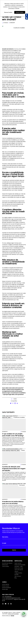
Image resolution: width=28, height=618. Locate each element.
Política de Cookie (19, 568)
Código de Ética (18, 573)
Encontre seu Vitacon (7, 563)
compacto (22, 222)
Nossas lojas (5, 589)
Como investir (5, 566)
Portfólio (16, 574)
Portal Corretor (5, 586)
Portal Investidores (6, 587)
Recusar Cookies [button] (8, 12)
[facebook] (13, 403)
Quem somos (18, 563)
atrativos (10, 318)
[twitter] (11, 403)
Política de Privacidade (13, 613)
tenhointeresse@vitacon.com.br (13, 598)
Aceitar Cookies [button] (19, 12)
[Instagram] (3, 604)
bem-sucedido (20, 89)
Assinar (14, 550)
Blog (16, 578)
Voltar (15, 399)
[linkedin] (17, 403)
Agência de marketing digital (12, 615)
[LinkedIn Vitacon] (11, 604)
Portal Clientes (5, 584)
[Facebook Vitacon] (9, 604)
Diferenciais (5, 564)
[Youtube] (6, 604)
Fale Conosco (18, 576)
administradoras (16, 185)
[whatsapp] (15, 403)
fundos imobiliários (12, 140)
